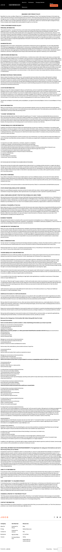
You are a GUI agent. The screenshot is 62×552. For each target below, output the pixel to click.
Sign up (51, 3)
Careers (2, 537)
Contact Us (3, 531)
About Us (3, 526)
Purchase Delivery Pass (16, 538)
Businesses (31, 2)
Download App (54, 5)
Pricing (2, 529)
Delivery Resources (27, 529)
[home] (3, 5)
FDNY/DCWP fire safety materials (26, 540)
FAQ (24, 531)
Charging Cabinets (40, 2)
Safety (24, 537)
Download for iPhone (15, 527)
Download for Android (15, 531)
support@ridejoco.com (14, 4)
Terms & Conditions (57, 549)
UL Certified (25, 534)
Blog (24, 526)
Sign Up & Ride (15, 534)
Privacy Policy (49, 549)
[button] (24, 2)
